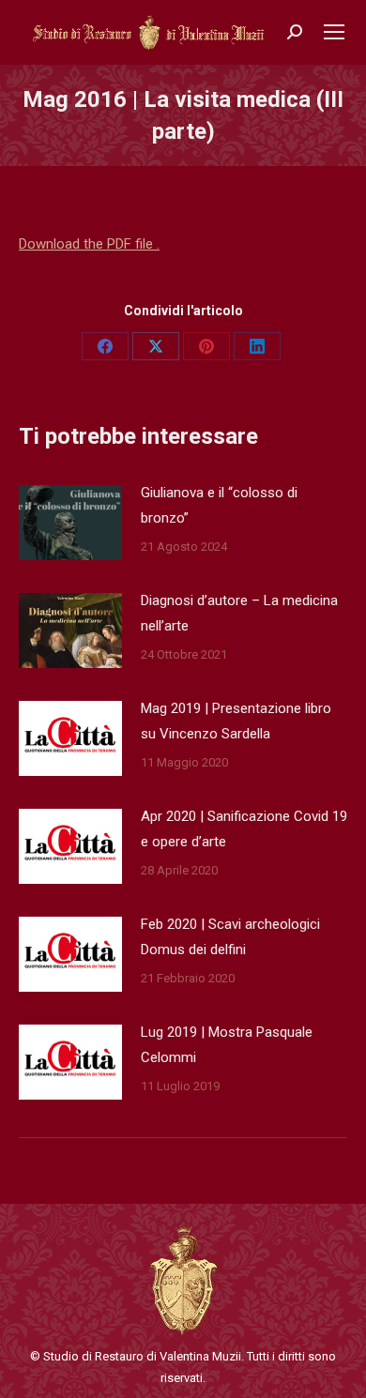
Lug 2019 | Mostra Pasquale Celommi (227, 1045)
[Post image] (70, 522)
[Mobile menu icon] (334, 32)
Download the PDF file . (89, 244)
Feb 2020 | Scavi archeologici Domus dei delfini (230, 937)
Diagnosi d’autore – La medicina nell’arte (239, 613)
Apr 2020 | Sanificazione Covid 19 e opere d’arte (244, 829)
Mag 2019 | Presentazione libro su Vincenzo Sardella (236, 721)
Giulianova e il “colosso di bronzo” (219, 505)
